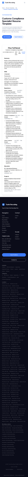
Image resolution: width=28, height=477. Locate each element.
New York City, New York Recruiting (8, 438)
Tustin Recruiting (10, 2)
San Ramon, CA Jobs (6, 396)
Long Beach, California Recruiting (8, 434)
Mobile (3, 271)
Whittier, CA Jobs (5, 421)
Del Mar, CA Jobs (5, 312)
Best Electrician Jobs (6, 245)
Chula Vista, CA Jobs (6, 304)
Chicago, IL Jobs (21, 302)
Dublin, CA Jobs (21, 312)
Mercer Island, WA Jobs (6, 354)
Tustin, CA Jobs (13, 413)
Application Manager (6, 247)
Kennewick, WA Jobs (15, 337)
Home (3, 7)
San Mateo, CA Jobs (6, 394)
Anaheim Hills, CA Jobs (6, 285)
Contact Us (14, 260)
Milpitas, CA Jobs (15, 354)
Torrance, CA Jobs (21, 410)
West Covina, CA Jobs (16, 417)
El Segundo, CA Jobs (14, 315)
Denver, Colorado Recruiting (17, 429)
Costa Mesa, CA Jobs (6, 308)
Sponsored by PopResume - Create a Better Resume (14, 475)
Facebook (17, 238)
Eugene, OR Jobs (22, 319)
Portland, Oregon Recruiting (19, 440)
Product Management (11, 277)
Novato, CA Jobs (13, 365)
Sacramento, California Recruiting (8, 442)
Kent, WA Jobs (5, 340)
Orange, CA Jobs (21, 367)
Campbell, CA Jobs (14, 300)
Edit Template (7, 37)
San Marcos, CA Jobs (14, 392)
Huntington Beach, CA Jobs (7, 333)
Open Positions (18, 37)
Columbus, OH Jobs (15, 304)
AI (2, 275)
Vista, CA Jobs (21, 415)
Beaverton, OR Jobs (6, 290)
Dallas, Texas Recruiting (6, 429)
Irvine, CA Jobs (14, 335)
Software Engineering (6, 279)
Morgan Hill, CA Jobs (6, 358)
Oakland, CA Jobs (20, 365)
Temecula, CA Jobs (6, 410)
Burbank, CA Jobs (22, 298)
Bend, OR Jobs (13, 294)
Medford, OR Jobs (5, 352)
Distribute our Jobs (6, 240)
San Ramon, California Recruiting (8, 452)
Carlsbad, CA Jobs (5, 302)
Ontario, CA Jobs (14, 367)
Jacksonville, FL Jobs (6, 337)
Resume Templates (10, 7)
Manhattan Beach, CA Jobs (16, 348)
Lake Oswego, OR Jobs (15, 342)
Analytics (4, 267)
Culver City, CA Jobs (15, 308)
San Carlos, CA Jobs (14, 388)
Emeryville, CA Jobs (14, 317)
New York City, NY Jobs (14, 360)
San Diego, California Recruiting (8, 446)
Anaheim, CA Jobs (15, 285)
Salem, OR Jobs (23, 381)
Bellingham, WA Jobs (15, 292)
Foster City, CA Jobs (14, 323)
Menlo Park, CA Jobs (14, 352)
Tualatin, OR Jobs (5, 413)
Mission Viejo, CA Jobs (6, 356)
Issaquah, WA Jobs (21, 335)
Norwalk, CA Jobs (5, 365)
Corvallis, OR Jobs (21, 306)
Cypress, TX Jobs (14, 310)
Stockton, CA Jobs (5, 408)
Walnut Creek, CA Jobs (6, 417)
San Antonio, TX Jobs (6, 385)
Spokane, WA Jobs (5, 406)
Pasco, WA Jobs (5, 371)
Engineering (17, 267)
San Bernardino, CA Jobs (16, 385)
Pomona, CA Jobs (5, 375)
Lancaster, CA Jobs (14, 344)
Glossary (4, 228)
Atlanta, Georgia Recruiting (7, 425)
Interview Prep (5, 221)
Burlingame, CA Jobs (6, 300)
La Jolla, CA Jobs (20, 340)
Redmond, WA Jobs (6, 377)
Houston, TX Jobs (21, 331)
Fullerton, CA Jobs (20, 325)
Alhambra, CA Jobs (13, 283)
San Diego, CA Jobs (6, 390)
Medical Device (22, 269)
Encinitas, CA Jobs (5, 319)
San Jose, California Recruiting (8, 450)
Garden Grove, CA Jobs (6, 327)
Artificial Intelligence (10, 267)
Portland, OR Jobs (13, 375)
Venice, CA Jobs (14, 415)
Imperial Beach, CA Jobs (18, 333)
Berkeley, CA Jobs (20, 294)
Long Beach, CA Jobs (6, 346)
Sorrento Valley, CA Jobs (7, 404)
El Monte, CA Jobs (5, 315)
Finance (11, 269)
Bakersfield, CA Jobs (21, 287)
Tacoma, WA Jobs (22, 408)
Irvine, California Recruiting (18, 432)
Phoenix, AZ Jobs (22, 371)
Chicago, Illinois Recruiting (17, 427)
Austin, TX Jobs (13, 287)
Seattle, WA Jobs (14, 402)
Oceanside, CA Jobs (6, 367)
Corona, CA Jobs (13, 306)
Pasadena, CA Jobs (22, 369)
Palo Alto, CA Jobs (13, 369)
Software (7, 271)
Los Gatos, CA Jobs (6, 348)
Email (16, 217)
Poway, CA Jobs (21, 375)
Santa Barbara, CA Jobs (6, 398)
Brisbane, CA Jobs (5, 298)
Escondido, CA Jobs (14, 319)
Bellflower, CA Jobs (6, 292)
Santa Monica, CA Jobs (16, 400)
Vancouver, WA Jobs (6, 415)
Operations (4, 277)
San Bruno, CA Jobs (6, 388)
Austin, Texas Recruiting (17, 425)
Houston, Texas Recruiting (7, 432)
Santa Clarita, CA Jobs (6, 400)
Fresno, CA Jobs (13, 325)
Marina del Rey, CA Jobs (6, 350)
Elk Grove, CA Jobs (5, 317)
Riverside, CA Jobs (5, 381)
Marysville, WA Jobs (16, 350)
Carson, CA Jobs (13, 302)
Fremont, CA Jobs (5, 325)
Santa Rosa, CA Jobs (6, 402)
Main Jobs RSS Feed (6, 238)
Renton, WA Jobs (15, 379)
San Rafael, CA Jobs (15, 394)
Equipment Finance (5, 269)
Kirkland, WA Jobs (12, 340)
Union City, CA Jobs (20, 413)
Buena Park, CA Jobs (14, 298)
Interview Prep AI (5, 249)
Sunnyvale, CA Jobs (14, 408)
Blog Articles (4, 219)
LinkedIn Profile (23, 52)
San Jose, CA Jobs (5, 392)
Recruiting (4, 230)
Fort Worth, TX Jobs (6, 323)
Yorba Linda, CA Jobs (21, 421)
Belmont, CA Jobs (5, 294)
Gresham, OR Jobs (5, 329)
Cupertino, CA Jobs (6, 310)
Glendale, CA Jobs (15, 327)
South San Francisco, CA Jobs (18, 404)
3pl (16, 7)
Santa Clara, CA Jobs (16, 398)
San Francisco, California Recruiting (8, 448)
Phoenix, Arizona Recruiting (7, 440)
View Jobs (4, 243)
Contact (3, 232)
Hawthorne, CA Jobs (14, 329)
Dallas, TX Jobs (21, 310)
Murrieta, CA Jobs (5, 360)
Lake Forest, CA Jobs (6, 342)
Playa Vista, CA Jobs (6, 373)
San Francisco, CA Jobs (15, 390)
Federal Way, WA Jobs (14, 321)
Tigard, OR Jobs (14, 410)
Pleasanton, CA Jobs (15, 373)
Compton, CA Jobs (5, 306)
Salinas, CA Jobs (5, 383)
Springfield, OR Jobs (14, 406)
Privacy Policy (19, 469)
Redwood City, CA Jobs (6, 379)
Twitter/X (17, 234)
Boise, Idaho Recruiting (6, 427)
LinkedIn (17, 236)
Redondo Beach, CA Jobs (16, 377)
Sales (18, 277)
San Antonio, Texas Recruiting (7, 444)
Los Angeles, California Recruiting (8, 436)
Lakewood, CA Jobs (6, 344)
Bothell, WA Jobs (15, 296)
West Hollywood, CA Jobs (7, 419)
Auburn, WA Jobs (5, 287)
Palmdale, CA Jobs (5, 369)
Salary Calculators (6, 224)
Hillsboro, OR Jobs (13, 331)
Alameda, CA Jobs (5, 283)
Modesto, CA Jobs (15, 356)
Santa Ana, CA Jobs (14, 396)
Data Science (6, 275)
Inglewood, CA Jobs (6, 335)
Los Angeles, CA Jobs (15, 346)
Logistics (16, 269)
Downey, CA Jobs (13, 312)
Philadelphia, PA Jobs (13, 371)
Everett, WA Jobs (5, 321)
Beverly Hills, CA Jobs (6, 296)
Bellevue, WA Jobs (14, 290)
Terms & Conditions (9, 469)
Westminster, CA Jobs (17, 419)
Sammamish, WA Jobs (14, 383)
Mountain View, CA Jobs (15, 358)
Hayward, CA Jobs (5, 331)
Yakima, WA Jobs (13, 421)
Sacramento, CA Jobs (14, 381)
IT (19, 275)
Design (11, 275)
